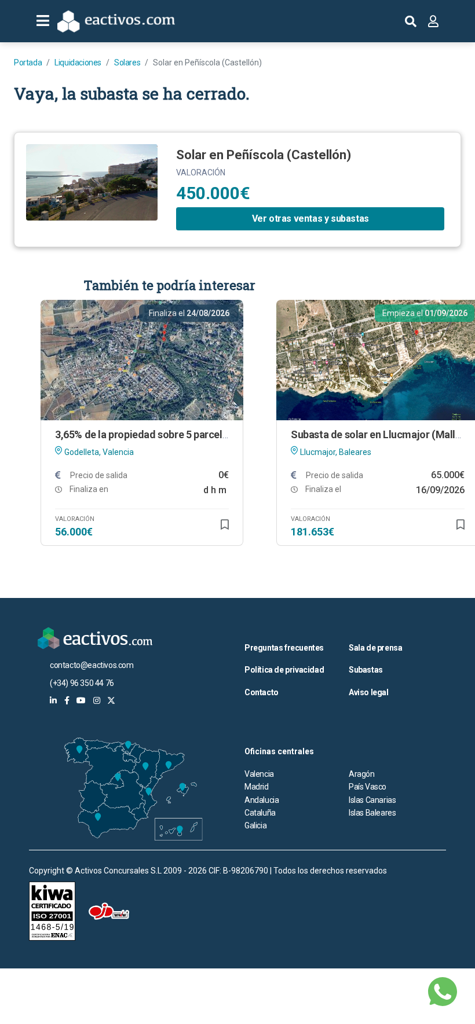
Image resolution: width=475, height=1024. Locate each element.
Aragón (362, 774)
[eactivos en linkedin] (53, 700)
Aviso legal (369, 692)
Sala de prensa (375, 647)
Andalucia (261, 800)
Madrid (256, 786)
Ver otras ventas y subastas (310, 218)
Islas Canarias (372, 800)
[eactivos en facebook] (67, 700)
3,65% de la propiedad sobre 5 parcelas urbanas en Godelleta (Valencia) (218, 434)
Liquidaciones (77, 62)
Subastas (366, 669)
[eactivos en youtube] (81, 700)
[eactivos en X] (111, 700)
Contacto (261, 692)
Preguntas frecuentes (284, 647)
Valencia (259, 774)
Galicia (255, 825)
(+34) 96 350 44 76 (82, 683)
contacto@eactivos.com (92, 665)
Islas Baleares (372, 812)
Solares (127, 62)
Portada (28, 62)
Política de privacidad (284, 669)
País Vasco (367, 786)
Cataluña (260, 812)
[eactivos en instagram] (96, 700)
